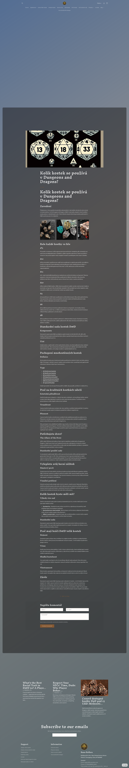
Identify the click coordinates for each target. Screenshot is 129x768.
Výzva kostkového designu (57, 754)
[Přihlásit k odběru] (75, 735)
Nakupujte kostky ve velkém (27, 761)
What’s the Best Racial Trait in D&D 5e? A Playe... (34, 685)
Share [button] (42, 187)
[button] (22, 3)
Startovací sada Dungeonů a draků (28, 759)
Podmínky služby (25, 754)
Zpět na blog (65, 596)
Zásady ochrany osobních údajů (28, 750)
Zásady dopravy (24, 752)
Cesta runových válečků (56, 752)
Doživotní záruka (55, 747)
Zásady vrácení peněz (26, 747)
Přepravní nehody (55, 750)
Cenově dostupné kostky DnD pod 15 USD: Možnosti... (93, 701)
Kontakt (22, 757)
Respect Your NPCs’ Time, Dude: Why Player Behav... (64, 686)
